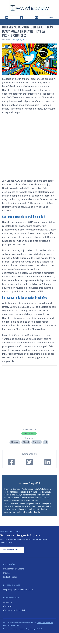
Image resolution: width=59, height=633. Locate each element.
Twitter (37, 442)
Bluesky (15, 442)
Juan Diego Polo (31, 483)
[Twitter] (8, 17)
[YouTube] (37, 17)
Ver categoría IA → (12, 550)
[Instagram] (52, 17)
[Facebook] (22, 17)
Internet (6, 573)
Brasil (26, 442)
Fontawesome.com (17, 629)
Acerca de (7, 602)
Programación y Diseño (13, 569)
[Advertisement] (29, 146)
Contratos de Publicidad (14, 610)
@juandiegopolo (25, 512)
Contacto (7, 606)
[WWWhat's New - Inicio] (29, 8)
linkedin (37, 512)
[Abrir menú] (29, 22)
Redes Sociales (10, 577)
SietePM (40, 629)
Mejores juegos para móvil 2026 (18, 590)
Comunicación (29, 434)
